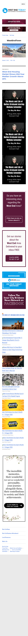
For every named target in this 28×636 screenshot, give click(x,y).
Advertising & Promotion (15, 551)
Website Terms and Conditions (16, 548)
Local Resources (6, 537)
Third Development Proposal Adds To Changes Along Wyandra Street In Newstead (12, 340)
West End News (6, 529)
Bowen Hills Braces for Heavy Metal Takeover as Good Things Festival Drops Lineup (12, 349)
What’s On (4, 541)
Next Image (12, 35)
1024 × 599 (12, 60)
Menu (23, 4)
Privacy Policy (5, 548)
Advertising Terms (5, 549)
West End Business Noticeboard (10, 533)
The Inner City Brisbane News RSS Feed (13, 315)
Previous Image (5, 35)
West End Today (5, 546)
